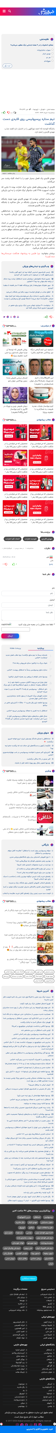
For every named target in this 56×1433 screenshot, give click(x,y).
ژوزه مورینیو (32, 1243)
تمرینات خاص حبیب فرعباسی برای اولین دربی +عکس (31, 1038)
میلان (23, 1403)
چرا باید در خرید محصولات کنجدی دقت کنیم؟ (34, 865)
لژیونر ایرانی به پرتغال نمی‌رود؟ (39, 1085)
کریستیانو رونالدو (18, 1353)
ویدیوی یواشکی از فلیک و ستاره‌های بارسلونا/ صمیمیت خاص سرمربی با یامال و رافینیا (29, 1115)
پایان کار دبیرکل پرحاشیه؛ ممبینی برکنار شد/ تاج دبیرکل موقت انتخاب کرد (29, 1139)
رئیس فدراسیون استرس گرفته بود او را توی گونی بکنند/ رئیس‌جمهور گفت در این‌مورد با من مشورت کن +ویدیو (31, 273)
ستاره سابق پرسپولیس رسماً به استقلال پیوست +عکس (27, 670)
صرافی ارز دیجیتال (17, 976)
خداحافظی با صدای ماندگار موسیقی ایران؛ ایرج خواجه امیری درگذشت (30, 740)
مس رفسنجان (47, 1369)
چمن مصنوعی (49, 972)
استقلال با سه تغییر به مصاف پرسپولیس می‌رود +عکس (27, 711)
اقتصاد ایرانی (38, 981)
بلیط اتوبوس (49, 981)
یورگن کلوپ (20, 1359)
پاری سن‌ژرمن (47, 1400)
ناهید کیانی (20, 1331)
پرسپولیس (48, 1217)
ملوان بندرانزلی (47, 1222)
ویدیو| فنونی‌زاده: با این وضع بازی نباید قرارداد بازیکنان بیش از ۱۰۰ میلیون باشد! (29, 1187)
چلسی (29, 1232)
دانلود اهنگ (38, 976)
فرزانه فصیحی (19, 1325)
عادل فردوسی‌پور (19, 1322)
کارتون (22, 1307)
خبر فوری (39, 972)
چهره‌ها (22, 1300)
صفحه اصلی (51, 109)
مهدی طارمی (47, 1338)
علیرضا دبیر (48, 1335)
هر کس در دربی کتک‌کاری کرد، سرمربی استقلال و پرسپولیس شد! (26, 1018)
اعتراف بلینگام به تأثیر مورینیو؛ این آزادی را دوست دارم (30, 1164)
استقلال (37, 1217)
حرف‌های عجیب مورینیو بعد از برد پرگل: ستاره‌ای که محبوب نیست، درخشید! (30, 1174)
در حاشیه (21, 1304)
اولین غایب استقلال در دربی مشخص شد (35, 1030)
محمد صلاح (20, 1356)
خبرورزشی (46, 12)
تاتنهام (49, 1403)
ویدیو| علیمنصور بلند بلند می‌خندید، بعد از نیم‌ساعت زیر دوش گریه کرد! (28, 1159)
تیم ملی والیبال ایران (12, 1248)
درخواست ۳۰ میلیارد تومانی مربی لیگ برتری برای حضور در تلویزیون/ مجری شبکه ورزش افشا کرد (30, 306)
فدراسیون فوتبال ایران (44, 1232)
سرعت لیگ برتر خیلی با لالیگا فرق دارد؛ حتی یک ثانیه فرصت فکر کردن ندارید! (28, 998)
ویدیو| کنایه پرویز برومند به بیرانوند (37, 1103)
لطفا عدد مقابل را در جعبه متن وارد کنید (36, 624)
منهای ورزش (43, 733)
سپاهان (49, 1359)
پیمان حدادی (36, 1258)
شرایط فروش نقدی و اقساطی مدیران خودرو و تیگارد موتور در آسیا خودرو (27, 888)
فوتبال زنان (8, 1253)
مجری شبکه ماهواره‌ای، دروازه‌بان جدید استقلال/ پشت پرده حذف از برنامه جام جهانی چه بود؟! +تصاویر (28, 280)
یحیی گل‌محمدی (19, 1335)
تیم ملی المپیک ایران (44, 1248)
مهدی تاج (48, 1328)
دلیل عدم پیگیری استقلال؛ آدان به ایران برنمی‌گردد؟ (31, 1168)
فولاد (50, 1362)
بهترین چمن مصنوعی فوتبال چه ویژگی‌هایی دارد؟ (33, 861)
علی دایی (49, 1331)
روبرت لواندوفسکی (18, 1366)
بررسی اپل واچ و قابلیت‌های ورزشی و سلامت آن (34, 869)
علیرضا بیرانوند (46, 1325)
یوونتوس (21, 1406)
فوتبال (43, 109)
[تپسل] (1, 1424)
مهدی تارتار (46, 54)
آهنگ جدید (19, 972)
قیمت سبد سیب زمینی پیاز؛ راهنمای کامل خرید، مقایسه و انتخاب (27, 893)
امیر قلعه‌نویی (20, 1328)
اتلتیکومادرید (47, 1387)
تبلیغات (49, 1300)
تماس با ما (48, 1297)
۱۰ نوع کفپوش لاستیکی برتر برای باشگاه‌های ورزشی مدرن (30, 857)
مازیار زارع (8, 1232)
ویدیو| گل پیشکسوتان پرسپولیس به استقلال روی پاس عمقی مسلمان (29, 1054)
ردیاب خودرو (29, 972)
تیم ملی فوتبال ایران (45, 1238)
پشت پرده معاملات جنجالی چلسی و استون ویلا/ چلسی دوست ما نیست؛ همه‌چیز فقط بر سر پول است (28, 1079)
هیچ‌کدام (47, 61)
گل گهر (49, 1366)
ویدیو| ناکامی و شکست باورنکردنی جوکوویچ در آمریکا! (31, 1026)
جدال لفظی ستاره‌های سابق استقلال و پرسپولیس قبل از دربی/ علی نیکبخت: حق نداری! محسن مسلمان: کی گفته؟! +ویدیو (26, 719)
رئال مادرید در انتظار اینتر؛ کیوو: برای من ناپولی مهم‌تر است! (28, 1196)
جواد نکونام (21, 1338)
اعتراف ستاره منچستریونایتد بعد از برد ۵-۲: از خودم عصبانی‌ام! (27, 1063)
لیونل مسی (10, 1258)
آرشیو (50, 1304)
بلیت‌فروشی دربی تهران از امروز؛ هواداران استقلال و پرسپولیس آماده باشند (29, 1128)
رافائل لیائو (22, 1258)
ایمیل (52, 599)
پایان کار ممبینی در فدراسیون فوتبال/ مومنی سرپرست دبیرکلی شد (29, 1090)
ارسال (10, 636)
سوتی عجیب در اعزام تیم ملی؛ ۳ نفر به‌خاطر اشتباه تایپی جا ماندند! (30, 1122)
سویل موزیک (49, 976)
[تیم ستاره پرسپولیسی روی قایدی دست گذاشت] (28, 154)
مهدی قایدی (47, 538)
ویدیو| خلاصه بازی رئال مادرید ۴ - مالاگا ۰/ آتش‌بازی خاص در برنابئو (25, 704)
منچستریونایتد (47, 1243)
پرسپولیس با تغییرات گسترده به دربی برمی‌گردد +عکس (30, 1059)
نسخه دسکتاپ (28, 1278)
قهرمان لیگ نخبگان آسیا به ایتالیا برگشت (35, 1022)
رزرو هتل (6, 976)
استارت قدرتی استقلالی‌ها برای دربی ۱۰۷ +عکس (33, 1134)
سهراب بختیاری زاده (25, 1238)
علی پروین (28, 1248)
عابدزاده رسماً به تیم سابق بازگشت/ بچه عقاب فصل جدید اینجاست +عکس (26, 656)
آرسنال (49, 1384)
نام (53, 588)
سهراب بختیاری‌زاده (43, 50)
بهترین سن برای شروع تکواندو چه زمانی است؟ (34, 872)
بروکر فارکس (9, 972)
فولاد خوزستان (18, 1243)
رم (24, 1390)
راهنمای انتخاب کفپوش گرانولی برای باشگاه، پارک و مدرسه (30, 883)
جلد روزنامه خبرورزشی (17, 1310)
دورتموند (21, 1384)
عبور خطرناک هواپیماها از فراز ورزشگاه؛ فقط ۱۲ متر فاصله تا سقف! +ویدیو (28, 286)
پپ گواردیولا (20, 1362)
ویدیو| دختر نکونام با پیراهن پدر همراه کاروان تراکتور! (27, 677)
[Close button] (54, 1424)
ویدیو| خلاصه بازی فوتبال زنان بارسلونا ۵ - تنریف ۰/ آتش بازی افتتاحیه (29, 1072)
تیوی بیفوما (48, 1253)
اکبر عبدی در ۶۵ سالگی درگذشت (38, 759)
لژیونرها (35, 109)
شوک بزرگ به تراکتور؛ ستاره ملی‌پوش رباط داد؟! (30, 663)
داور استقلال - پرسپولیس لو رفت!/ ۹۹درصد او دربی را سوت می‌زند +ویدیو (25, 690)
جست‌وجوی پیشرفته (44, 1310)
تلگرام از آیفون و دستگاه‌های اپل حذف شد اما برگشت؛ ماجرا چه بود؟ (29, 747)
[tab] (40, 648)
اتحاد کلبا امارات (13, 538)
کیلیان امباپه (20, 1350)
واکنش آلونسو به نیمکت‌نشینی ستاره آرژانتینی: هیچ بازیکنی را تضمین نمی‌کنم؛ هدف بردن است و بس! (29, 1180)
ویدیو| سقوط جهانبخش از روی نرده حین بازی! (33, 1095)
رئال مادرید (20, 1222)
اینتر (51, 1263)
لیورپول (22, 1227)
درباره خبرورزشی (46, 1294)
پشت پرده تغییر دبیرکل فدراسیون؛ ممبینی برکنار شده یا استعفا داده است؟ (28, 1108)
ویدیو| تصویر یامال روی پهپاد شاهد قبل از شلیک (32, 763)
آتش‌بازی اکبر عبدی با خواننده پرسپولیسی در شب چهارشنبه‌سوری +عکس (28, 753)
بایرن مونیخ (47, 1397)
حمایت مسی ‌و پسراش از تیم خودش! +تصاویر (33, 1067)
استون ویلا (35, 1253)
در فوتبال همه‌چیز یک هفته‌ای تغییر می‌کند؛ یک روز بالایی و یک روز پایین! (28, 1152)
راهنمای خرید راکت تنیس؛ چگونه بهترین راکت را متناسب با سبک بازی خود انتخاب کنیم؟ (27, 877)
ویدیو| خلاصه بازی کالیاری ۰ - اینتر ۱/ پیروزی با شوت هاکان (29, 1200)
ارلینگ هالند (20, 1372)
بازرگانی (45, 845)
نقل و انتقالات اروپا (45, 1227)
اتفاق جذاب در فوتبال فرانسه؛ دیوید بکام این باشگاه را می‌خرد (28, 292)
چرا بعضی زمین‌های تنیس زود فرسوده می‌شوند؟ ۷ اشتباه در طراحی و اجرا (30, 1146)
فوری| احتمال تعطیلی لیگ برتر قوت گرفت (35, 1003)
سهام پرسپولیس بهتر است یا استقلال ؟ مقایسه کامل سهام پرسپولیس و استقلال (29, 852)
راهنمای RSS (47, 1307)
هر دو (48, 57)
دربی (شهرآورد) (24, 1217)
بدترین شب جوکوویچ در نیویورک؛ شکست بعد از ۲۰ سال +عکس (27, 1042)
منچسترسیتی (20, 1397)
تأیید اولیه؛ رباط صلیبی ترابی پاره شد (37, 1192)
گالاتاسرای (49, 1258)
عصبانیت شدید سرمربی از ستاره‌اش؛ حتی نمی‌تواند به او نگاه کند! (26, 1014)
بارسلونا (19, 1232)
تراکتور (31, 1227)
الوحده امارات (30, 538)
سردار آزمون (48, 1322)
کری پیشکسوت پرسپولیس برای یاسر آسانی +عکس (31, 1034)
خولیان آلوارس (21, 1253)
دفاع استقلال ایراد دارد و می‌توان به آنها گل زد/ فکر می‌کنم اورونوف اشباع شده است (28, 1047)
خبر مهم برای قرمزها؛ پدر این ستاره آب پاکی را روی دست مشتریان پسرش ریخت (28, 1008)
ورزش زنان (21, 1297)
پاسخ (51, 564)
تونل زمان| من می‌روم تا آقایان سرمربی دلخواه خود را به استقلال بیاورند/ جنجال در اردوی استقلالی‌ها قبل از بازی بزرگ (25, 683)
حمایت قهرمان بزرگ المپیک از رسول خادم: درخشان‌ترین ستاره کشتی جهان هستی (27, 697)
